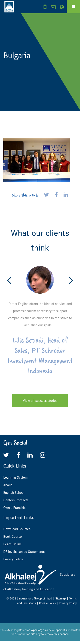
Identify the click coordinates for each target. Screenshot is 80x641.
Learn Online (12, 544)
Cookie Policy (47, 603)
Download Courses (16, 529)
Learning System (15, 478)
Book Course (12, 537)
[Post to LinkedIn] (66, 195)
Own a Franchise (15, 508)
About (7, 485)
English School (13, 493)
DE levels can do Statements (24, 552)
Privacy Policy (13, 559)
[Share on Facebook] (57, 195)
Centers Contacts (15, 500)
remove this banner (56, 634)
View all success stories (40, 401)
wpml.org (36, 630)
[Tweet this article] (47, 195)
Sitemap (60, 598)
